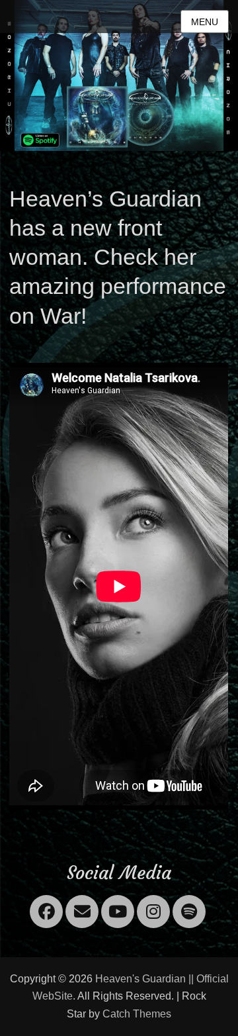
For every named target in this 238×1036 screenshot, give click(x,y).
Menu (204, 22)
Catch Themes (136, 1013)
